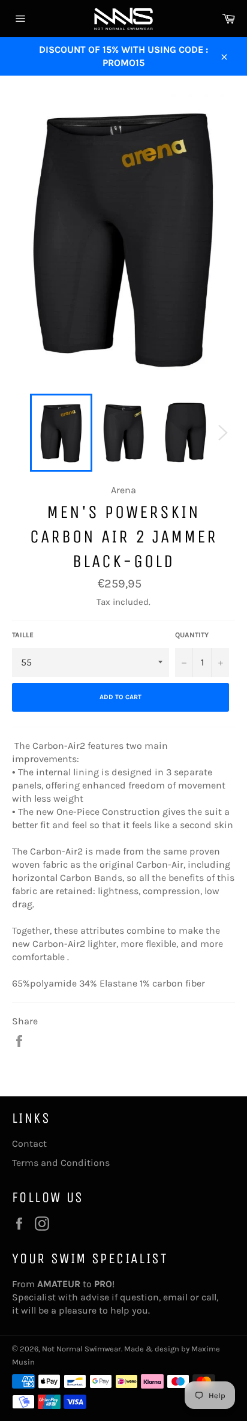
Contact (29, 1143)
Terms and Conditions (61, 1162)
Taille (23, 635)
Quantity (192, 635)
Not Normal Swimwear (81, 1348)
